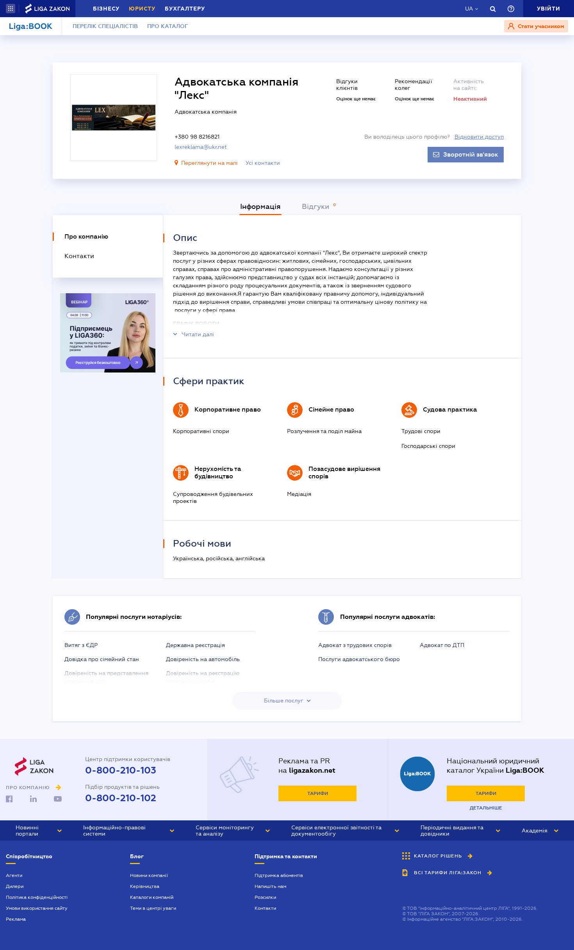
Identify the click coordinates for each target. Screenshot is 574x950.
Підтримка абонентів (279, 875)
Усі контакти (263, 163)
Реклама (16, 919)
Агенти (14, 875)
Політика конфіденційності (37, 897)
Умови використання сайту (37, 908)
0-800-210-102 (120, 798)
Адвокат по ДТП (442, 645)
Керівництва (144, 886)
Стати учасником (540, 26)
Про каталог (167, 26)
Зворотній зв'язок (470, 154)
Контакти (265, 908)
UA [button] (469, 8)
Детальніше (486, 808)
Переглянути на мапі (209, 163)
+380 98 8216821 (197, 137)
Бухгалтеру (185, 8)
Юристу (142, 8)
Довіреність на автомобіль (203, 659)
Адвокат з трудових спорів (355, 645)
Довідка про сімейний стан (101, 659)
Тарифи (317, 793)
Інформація (260, 206)
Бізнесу (106, 8)
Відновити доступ (479, 137)
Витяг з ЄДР (81, 645)
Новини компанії (149, 875)
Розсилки (265, 897)
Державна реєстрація (195, 645)
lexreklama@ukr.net (201, 147)
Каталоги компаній (151, 897)
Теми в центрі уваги (153, 908)
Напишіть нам (270, 886)
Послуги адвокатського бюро (359, 659)
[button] (10, 8)
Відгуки (316, 206)
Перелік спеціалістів (105, 26)
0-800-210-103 (120, 770)
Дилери (14, 886)
